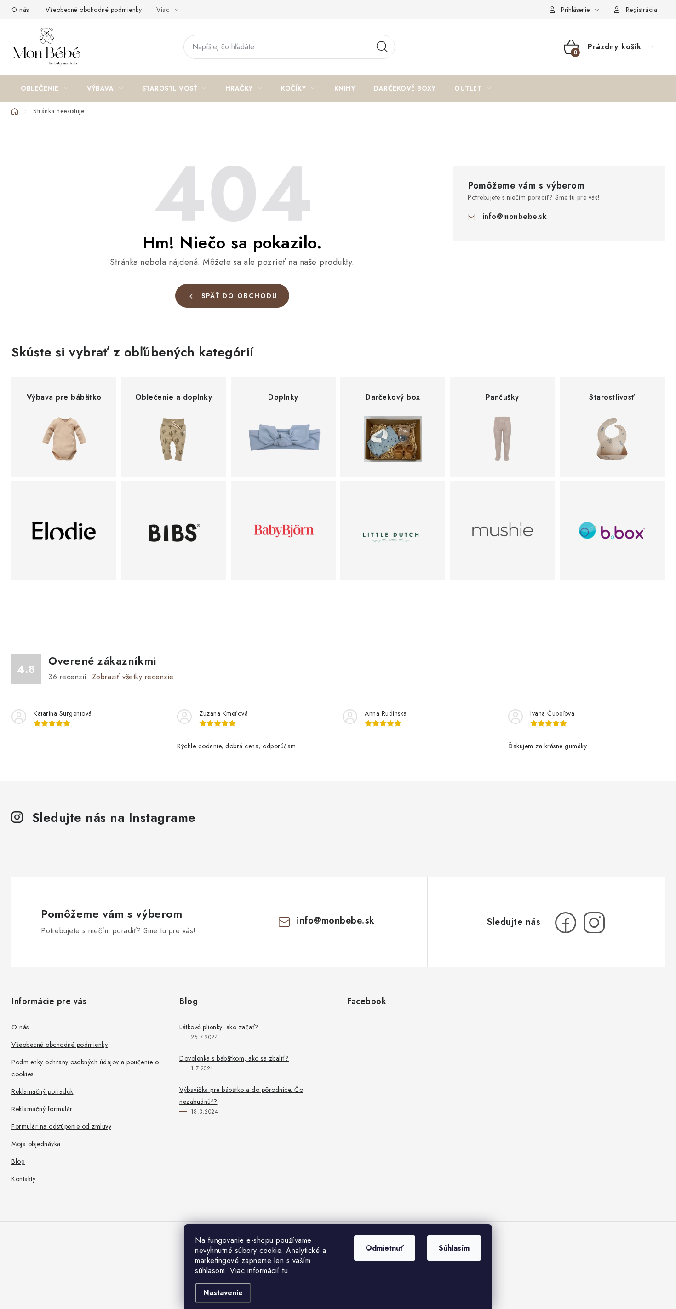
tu (285, 1270)
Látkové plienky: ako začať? (219, 1027)
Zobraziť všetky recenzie (133, 677)
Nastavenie (223, 1292)
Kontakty (23, 1178)
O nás (20, 9)
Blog (18, 1161)
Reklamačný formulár (42, 1109)
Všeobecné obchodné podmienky (94, 9)
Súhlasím (454, 1248)
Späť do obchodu (239, 295)
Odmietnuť (385, 1248)
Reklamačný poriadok (42, 1091)
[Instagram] (594, 922)
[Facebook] (565, 922)
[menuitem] (44, 88)
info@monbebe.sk (514, 216)
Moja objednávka (36, 1143)
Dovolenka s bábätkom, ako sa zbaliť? (234, 1058)
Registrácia (642, 9)
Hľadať (382, 47)
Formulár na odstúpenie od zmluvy (61, 1126)
